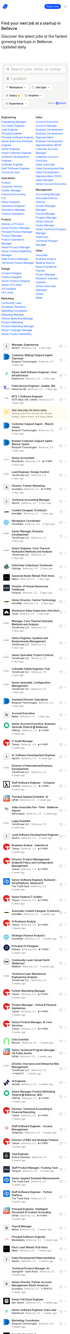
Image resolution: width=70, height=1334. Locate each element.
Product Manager (11, 235)
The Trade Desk (20, 886)
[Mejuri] (6, 577)
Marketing (7, 298)
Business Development (49, 129)
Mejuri (15, 579)
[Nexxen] (6, 1041)
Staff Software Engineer (15, 168)
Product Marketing (12, 322)
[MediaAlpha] (6, 1238)
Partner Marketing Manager (17, 318)
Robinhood (18, 378)
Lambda (16, 786)
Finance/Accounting (13, 194)
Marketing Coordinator (14, 310)
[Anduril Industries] (6, 1157)
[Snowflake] (6, 522)
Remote (19, 1073)
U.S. (35, 347)
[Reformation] (6, 810)
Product (6, 219)
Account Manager (46, 125)
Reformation (18, 813)
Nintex (15, 716)
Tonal (15, 613)
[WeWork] (6, 963)
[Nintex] (6, 715)
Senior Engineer (10, 149)
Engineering (8, 117)
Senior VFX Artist (11, 284)
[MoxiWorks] (6, 461)
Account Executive (47, 121)
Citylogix (16, 568)
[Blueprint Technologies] (6, 360)
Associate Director (47, 198)
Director (40, 202)
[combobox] (37, 78)
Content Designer (11, 273)
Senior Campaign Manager (16, 330)
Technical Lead (10, 172)
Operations (8, 178)
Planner (40, 270)
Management (44, 189)
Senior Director (44, 221)
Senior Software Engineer (16, 152)
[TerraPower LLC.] (6, 475)
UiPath (15, 799)
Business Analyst (46, 259)
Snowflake (17, 524)
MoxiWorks (18, 461)
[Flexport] (6, 589)
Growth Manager (46, 206)
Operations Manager (13, 209)
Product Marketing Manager (17, 326)
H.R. (3, 198)
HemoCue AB (19, 389)
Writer (39, 297)
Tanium (15, 744)
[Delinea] (6, 949)
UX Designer (8, 288)
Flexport (16, 592)
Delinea (16, 949)
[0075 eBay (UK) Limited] (6, 400)
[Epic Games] (6, 1301)
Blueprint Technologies (24, 361)
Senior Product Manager (15, 247)
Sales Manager (44, 180)
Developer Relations (13, 306)
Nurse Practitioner (46, 266)
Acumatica (17, 489)
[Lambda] (6, 786)
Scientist (41, 282)
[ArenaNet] (6, 512)
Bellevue (26, 347)
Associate (42, 255)
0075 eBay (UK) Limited (24, 399)
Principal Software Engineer (17, 137)
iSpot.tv (16, 347)
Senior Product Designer (15, 281)
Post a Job (53, 6)
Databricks (17, 1132)
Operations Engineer (13, 206)
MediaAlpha (18, 1240)
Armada (16, 1084)
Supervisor (42, 237)
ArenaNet (17, 513)
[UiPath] (6, 798)
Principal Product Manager (17, 231)
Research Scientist (47, 278)
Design (5, 268)
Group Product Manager (15, 228)
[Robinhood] (6, 375)
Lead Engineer (9, 129)
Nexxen (16, 1042)
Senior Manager (45, 225)
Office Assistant (10, 202)
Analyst (5, 182)
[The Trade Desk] (6, 884)
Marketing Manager (12, 314)
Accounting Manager (48, 194)
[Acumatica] (6, 489)
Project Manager (45, 274)
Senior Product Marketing (16, 334)
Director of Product (12, 224)
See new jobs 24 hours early (29, 410)
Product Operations (12, 213)
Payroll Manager (45, 213)
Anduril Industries (21, 1157)
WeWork (16, 966)
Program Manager (46, 217)
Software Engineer (12, 164)
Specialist (41, 290)
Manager (41, 209)
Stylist (39, 293)
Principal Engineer (11, 133)
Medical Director (45, 262)
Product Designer (11, 277)
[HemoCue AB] (6, 387)
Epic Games (18, 1302)
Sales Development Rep (50, 168)
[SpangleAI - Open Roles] (6, 1271)
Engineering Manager (13, 121)
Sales (39, 117)
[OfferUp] (6, 728)
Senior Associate (46, 286)
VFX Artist (7, 292)
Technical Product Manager (17, 262)
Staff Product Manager (14, 259)
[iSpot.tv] (6, 346)
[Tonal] (6, 612)
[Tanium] (6, 744)
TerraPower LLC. (21, 475)
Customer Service (11, 186)
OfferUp (16, 730)
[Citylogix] (6, 567)
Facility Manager (11, 190)
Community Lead (11, 303)
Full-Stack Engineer (13, 125)
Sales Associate (45, 164)
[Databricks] (6, 1129)
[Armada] (6, 1082)
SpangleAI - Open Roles (25, 1271)
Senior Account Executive (51, 184)
